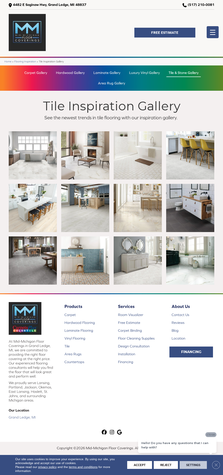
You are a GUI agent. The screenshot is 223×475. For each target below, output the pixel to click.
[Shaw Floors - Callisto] (190, 208)
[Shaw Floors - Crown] (33, 260)
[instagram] (112, 432)
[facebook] (104, 432)
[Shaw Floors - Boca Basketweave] (138, 260)
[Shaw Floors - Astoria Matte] (85, 155)
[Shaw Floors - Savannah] (33, 208)
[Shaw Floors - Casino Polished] (190, 260)
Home (8, 61)
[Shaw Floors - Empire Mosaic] (85, 208)
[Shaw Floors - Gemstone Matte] (33, 155)
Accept (139, 465)
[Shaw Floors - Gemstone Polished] (138, 208)
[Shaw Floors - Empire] (190, 155)
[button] (164, 33)
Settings (193, 465)
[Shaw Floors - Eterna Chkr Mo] (138, 155)
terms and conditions (83, 467)
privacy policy (47, 467)
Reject (165, 465)
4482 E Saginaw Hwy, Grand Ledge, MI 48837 (49, 5)
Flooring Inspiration (25, 61)
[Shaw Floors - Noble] (85, 260)
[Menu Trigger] (213, 32)
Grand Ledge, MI (22, 417)
